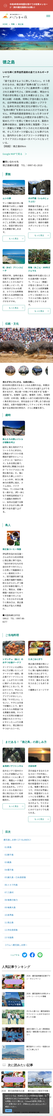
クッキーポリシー (36, 1104)
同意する (8, 1110)
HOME (5, 24)
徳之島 (20, 24)
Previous (4, 345)
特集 (13, 24)
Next (48, 345)
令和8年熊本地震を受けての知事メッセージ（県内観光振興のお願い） (29, 6)
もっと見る (14, 238)
